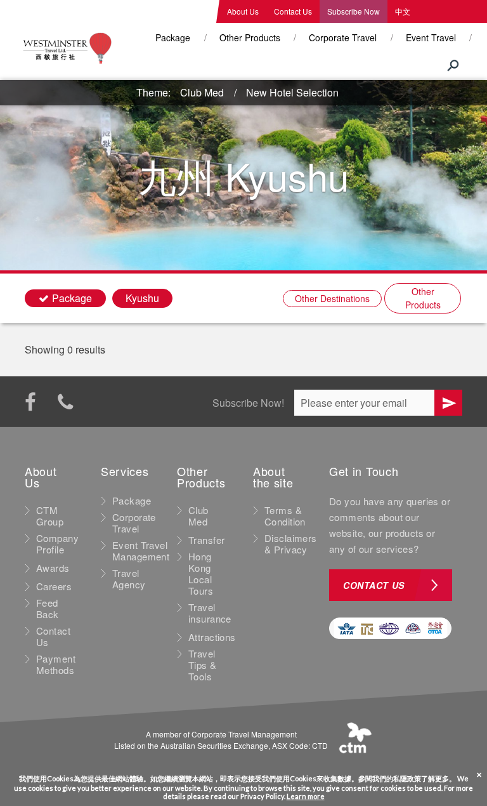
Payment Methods (55, 664)
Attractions (212, 637)
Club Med (202, 92)
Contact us (374, 585)
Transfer (206, 540)
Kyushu (142, 298)
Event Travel (431, 37)
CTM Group (49, 516)
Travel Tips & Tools (202, 665)
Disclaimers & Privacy (290, 543)
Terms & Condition (285, 516)
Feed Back (47, 608)
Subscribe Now (353, 11)
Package (172, 37)
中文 (402, 11)
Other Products (249, 37)
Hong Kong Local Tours (200, 574)
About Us (243, 11)
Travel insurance (209, 613)
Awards (53, 568)
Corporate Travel (343, 37)
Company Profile (57, 543)
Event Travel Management (140, 550)
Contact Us (293, 11)
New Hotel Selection (292, 92)
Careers (54, 586)
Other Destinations (332, 298)
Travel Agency (129, 578)
